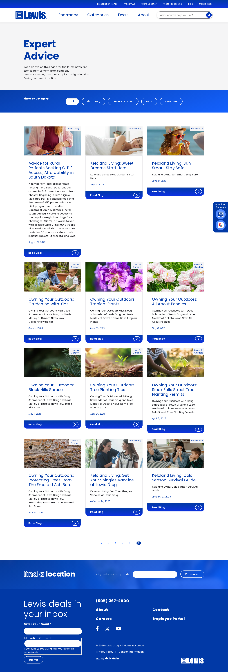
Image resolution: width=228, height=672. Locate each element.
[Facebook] (97, 628)
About (144, 15)
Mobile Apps (205, 3)
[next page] (138, 543)
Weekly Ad (129, 3)
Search (194, 574)
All (72, 101)
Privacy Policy (104, 652)
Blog (190, 3)
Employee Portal (168, 618)
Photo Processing (172, 3)
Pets (149, 101)
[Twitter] (107, 628)
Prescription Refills (107, 3)
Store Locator (149, 3)
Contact (160, 609)
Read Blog (35, 253)
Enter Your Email (37, 624)
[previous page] (89, 543)
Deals (123, 15)
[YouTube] (118, 628)
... (122, 543)
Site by (100, 658)
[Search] (209, 15)
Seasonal (171, 101)
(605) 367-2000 (112, 601)
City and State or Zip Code (112, 574)
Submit (33, 660)
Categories (98, 15)
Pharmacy (68, 15)
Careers (104, 618)
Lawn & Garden (123, 101)
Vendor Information (131, 652)
